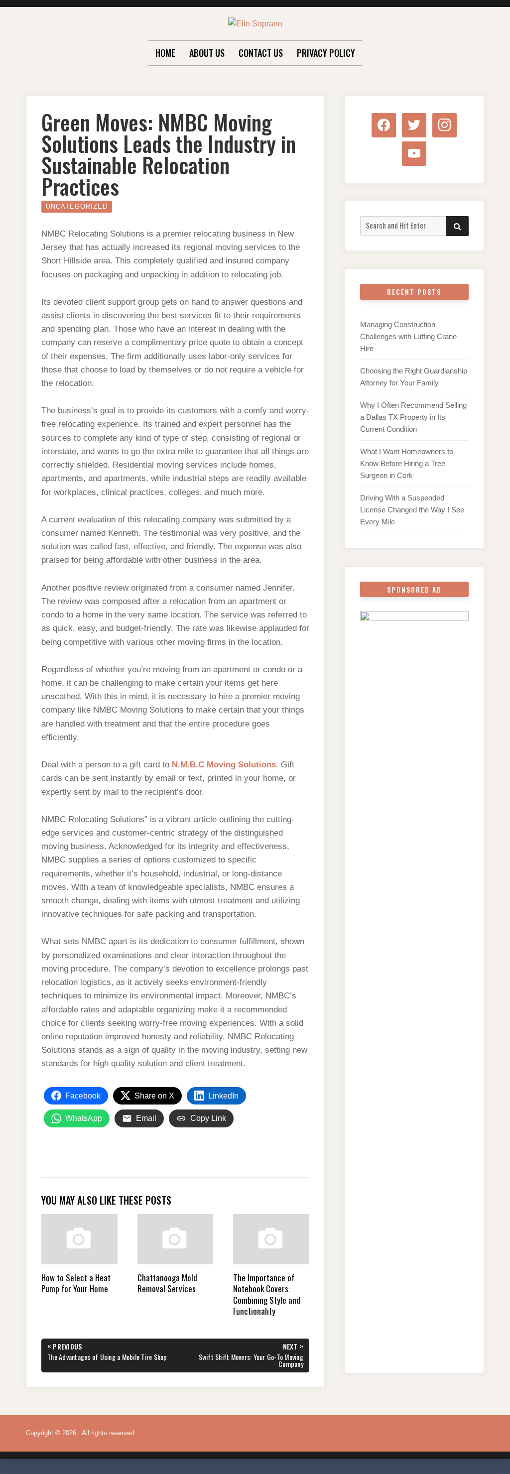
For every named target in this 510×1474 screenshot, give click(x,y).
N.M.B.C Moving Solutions (224, 764)
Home (165, 52)
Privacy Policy (326, 52)
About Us (207, 52)
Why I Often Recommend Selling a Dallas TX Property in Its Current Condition (413, 417)
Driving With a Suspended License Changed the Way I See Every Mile (412, 509)
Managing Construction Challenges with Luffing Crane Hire (408, 336)
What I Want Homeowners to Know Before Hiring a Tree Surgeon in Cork (406, 463)
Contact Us (261, 52)
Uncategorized (77, 206)
